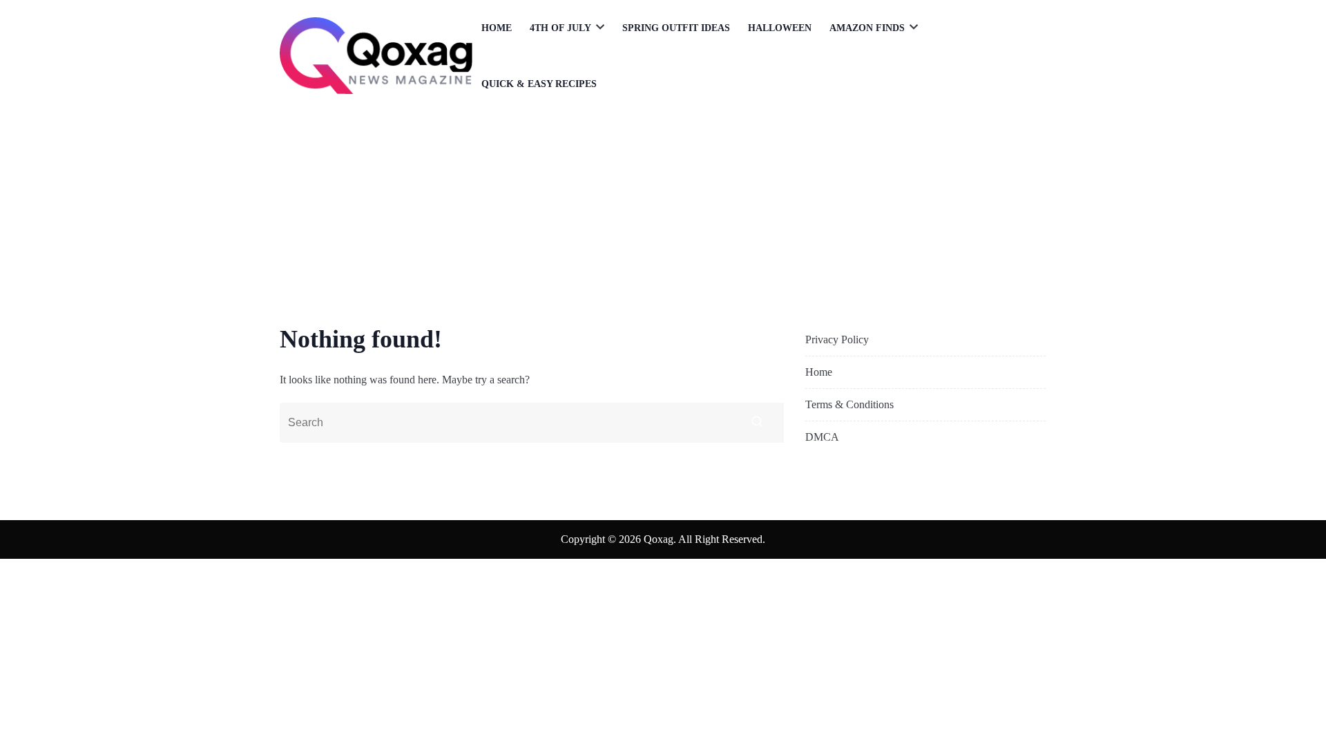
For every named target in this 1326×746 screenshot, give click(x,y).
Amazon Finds (867, 28)
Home (496, 28)
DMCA (822, 437)
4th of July (560, 28)
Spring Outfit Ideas (676, 28)
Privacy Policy (837, 339)
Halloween (779, 28)
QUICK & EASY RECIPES (539, 84)
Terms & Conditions (849, 404)
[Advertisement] (663, 215)
